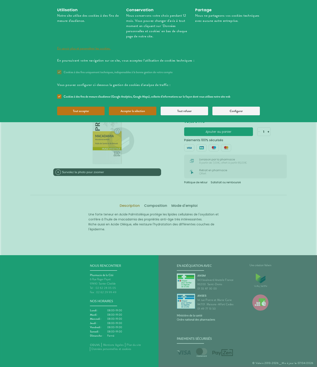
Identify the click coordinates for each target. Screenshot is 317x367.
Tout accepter (81, 111)
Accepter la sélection (133, 111)
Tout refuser (184, 111)
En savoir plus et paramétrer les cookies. (84, 48)
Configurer (236, 111)
